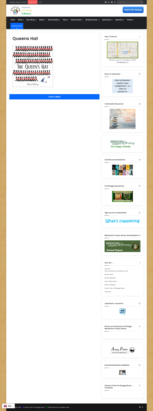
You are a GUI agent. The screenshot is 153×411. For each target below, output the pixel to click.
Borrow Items (109, 274)
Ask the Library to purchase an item (116, 271)
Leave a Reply (54, 97)
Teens (65, 20)
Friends (129, 20)
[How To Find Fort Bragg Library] (122, 58)
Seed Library (106, 20)
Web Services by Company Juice (58, 407)
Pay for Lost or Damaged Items (115, 288)
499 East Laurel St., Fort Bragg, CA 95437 (122, 60)
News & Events (76, 20)
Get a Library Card (110, 281)
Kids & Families (53, 20)
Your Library (30, 20)
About (20, 20)
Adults (41, 20)
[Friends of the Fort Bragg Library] (21, 10)
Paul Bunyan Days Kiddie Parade (49, 2)
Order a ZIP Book (110, 285)
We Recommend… (91, 20)
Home (13, 20)
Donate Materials (110, 278)
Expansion (119, 20)
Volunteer (108, 291)
